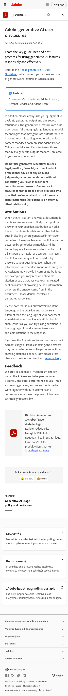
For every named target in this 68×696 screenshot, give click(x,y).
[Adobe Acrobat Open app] (63, 15)
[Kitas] (49, 506)
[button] (47, 4)
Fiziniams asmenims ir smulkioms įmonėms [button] (26, 621)
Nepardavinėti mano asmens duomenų (21, 690)
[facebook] (7, 675)
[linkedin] (24, 675)
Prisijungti (59, 4)
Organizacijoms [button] (12, 636)
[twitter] (18, 675)
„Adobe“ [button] (9, 651)
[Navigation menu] (5, 4)
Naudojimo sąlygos (13, 686)
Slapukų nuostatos (30, 686)
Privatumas (42, 681)
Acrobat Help (53, 358)
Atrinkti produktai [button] (13, 658)
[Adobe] (16, 4)
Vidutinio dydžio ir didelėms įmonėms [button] (24, 629)
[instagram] (12, 675)
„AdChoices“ (47, 690)
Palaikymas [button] (11, 643)
